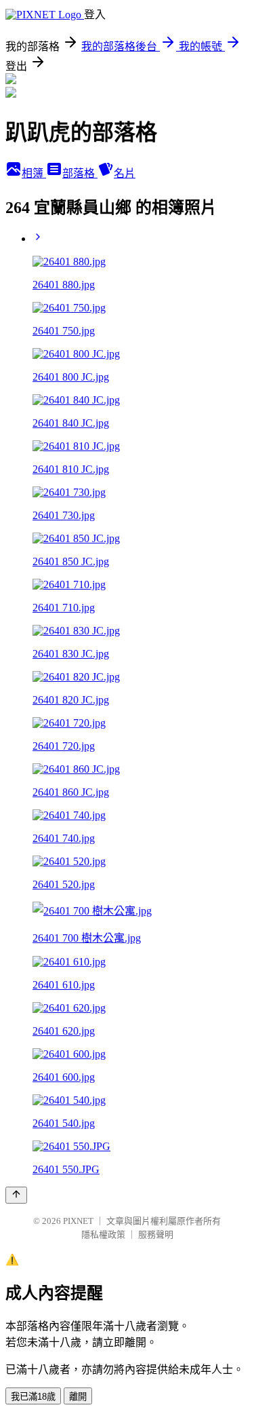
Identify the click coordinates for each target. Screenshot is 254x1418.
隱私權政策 (103, 1234)
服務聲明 (155, 1234)
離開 (78, 1397)
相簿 (34, 173)
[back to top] (16, 1195)
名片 (124, 173)
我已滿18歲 (33, 1397)
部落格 (80, 173)
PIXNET (78, 1221)
